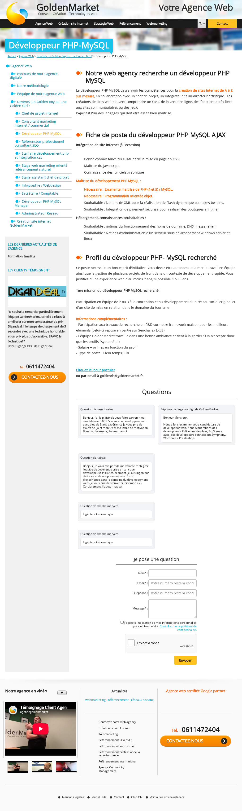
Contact (222, 24)
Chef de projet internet (40, 113)
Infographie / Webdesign (41, 185)
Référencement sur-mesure (117, 746)
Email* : (142, 583)
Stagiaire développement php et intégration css (42, 155)
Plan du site (99, 797)
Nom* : (143, 573)
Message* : (140, 608)
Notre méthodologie (33, 85)
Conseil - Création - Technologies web (67, 8)
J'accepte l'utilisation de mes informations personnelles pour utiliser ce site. (160, 626)
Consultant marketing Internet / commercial (35, 123)
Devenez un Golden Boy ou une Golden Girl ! (64, 56)
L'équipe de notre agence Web (41, 93)
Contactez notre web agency (117, 722)
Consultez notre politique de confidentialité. (178, 628)
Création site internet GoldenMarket (30, 223)
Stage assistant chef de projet (45, 177)
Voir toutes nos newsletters (167, 797)
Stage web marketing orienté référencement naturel (41, 167)
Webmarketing (108, 734)
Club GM (137, 797)
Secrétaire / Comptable (40, 193)
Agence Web (26, 56)
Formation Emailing (21, 256)
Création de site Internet (114, 728)
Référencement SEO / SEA (116, 740)
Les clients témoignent (29, 270)
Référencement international (117, 761)
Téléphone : (140, 593)
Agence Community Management (111, 769)
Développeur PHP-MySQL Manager (38, 203)
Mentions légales (73, 797)
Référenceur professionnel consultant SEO (39, 143)
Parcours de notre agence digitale (34, 76)
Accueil (12, 56)
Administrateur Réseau (40, 213)
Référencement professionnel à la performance (119, 753)
